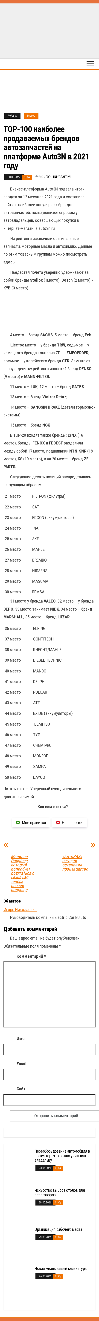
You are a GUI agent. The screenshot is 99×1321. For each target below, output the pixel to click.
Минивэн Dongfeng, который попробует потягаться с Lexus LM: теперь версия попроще (22, 873)
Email (21, 1063)
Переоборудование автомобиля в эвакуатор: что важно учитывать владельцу (62, 1156)
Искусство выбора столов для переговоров (60, 1192)
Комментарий (31, 956)
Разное (31, 115)
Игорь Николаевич (57, 177)
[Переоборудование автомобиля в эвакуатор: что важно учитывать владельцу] (19, 1165)
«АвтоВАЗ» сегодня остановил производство (75, 863)
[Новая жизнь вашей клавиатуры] (19, 1283)
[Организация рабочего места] (19, 1244)
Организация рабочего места (58, 1229)
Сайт (21, 1088)
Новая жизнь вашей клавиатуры (61, 1268)
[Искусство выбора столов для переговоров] (19, 1205)
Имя (21, 1038)
